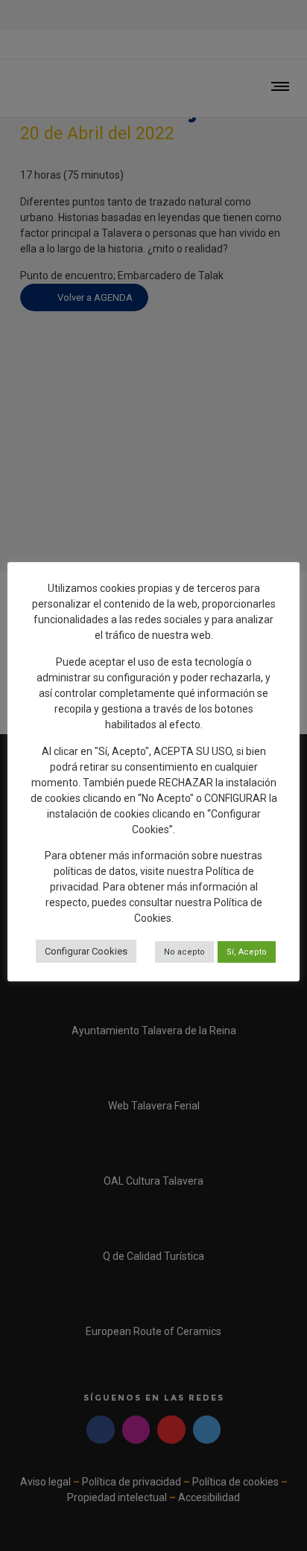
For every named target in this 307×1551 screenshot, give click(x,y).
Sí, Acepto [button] (247, 952)
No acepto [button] (184, 952)
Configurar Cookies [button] (86, 951)
